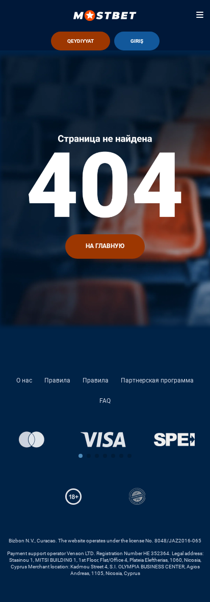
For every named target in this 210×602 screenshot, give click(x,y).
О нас (24, 380)
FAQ (105, 400)
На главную (105, 246)
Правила (57, 380)
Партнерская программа (157, 380)
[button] (80, 456)
